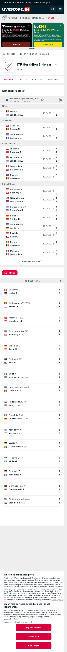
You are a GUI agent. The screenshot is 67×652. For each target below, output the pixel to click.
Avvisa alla (33, 636)
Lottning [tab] (9, 274)
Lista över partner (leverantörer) (18, 622)
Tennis (11, 55)
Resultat (37, 80)
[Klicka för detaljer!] (32, 114)
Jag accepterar (33, 627)
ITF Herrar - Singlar (36, 55)
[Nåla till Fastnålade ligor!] (56, 65)
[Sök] (53, 9)
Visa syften (33, 645)
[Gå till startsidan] (18, 9)
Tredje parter (57, 600)
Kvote (23, 80)
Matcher (52, 80)
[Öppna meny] (60, 9)
